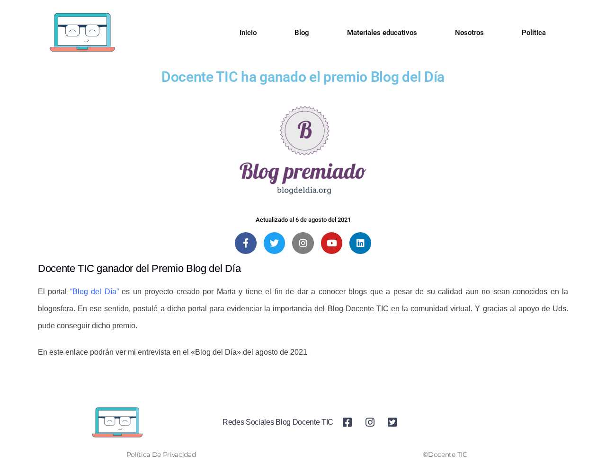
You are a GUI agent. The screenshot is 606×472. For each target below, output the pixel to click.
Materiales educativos (382, 32)
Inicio (248, 32)
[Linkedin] (360, 243)
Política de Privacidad (161, 454)
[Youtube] (332, 243)
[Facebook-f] (246, 243)
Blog (301, 32)
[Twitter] (274, 243)
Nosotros (469, 32)
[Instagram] (303, 243)
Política (534, 32)
